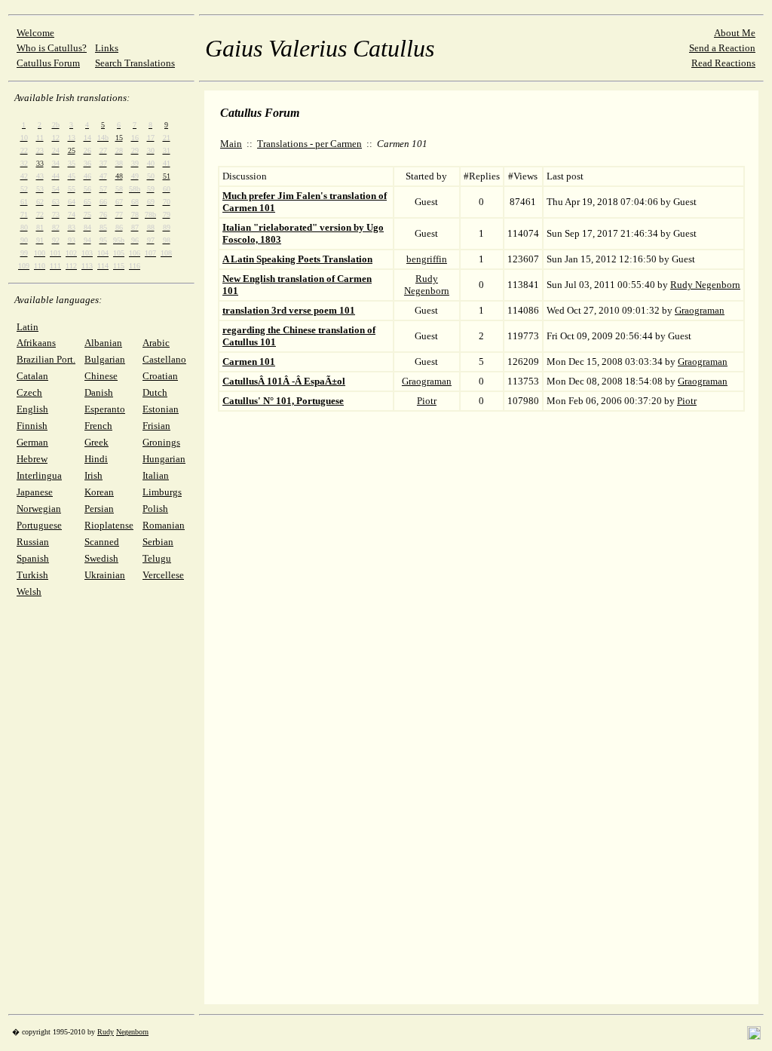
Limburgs (162, 492)
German (32, 442)
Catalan (32, 375)
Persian (99, 508)
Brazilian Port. (46, 359)
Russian (33, 541)
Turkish (32, 575)
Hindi (96, 458)
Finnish (32, 425)
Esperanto (104, 409)
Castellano (164, 359)
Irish (93, 475)
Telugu (156, 558)
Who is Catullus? (52, 48)
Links (106, 48)
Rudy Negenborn (426, 284)
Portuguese (39, 525)
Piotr (427, 400)
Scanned (101, 541)
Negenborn (132, 1032)
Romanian (163, 525)
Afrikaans (36, 342)
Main (231, 143)
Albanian (103, 342)
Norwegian (39, 508)
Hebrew (32, 458)
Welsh (29, 591)
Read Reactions (723, 63)
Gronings (161, 442)
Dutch (154, 392)
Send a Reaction (722, 48)
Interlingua (39, 475)
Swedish (101, 558)
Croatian (160, 375)
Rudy (105, 1032)
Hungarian (163, 458)
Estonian (160, 409)
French (98, 425)
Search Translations (135, 63)
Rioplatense (108, 525)
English (32, 409)
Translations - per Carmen (309, 143)
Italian (155, 475)
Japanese (35, 492)
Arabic (156, 342)
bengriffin (426, 259)
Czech (29, 392)
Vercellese (163, 575)
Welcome (35, 32)
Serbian (157, 541)
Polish (155, 508)
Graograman (700, 310)
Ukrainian (104, 575)
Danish (98, 392)
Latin (27, 326)
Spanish (33, 558)
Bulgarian (104, 359)
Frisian (156, 425)
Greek (96, 442)
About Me (734, 32)
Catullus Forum (48, 63)
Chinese (101, 375)
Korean (99, 492)
